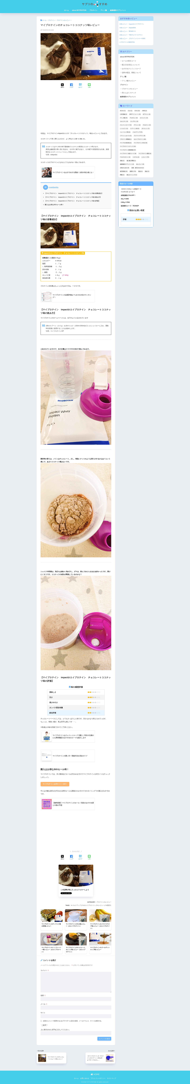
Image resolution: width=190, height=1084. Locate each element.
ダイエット (145, 128)
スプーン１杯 (134, 128)
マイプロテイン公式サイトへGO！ (55, 784)
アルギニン (134, 118)
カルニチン (124, 121)
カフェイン (144, 118)
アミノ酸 (104, 10)
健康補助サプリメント (118, 10)
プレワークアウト (139, 135)
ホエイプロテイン (89, 905)
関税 (122, 175)
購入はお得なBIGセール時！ (54, 204)
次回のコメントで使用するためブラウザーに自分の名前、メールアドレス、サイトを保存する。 (73, 1021)
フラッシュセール (125, 135)
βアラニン (146, 114)
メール (44, 1004)
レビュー (101, 905)
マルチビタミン (125, 157)
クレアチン (134, 121)
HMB (144, 110)
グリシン (137, 125)
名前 (43, 995)
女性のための (124, 167)
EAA (137, 110)
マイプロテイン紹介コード (128, 153)
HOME (96, 1074)
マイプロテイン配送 (145, 153)
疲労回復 (123, 171)
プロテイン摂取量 (125, 139)
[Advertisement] (76, 113)
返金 (147, 171)
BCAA (122, 110)
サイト (43, 1013)
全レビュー (140, 164)
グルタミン (147, 125)
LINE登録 (123, 114)
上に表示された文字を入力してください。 (56, 1029)
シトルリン (124, 128)
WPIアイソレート (135, 114)
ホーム (66, 10)
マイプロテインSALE (140, 143)
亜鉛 (122, 160)
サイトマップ (111, 1078)
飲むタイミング (132, 175)
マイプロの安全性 (125, 143)
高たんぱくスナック (129, 93)
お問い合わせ (84, 1078)
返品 (140, 171)
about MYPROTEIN (79, 10)
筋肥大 (109, 905)
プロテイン (93, 10)
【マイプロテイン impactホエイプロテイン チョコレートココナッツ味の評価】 (72, 201)
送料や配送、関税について (131, 72)
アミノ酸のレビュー (129, 81)
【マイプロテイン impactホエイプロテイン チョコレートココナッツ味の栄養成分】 (74, 193)
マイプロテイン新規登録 (128, 150)
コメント (45, 970)
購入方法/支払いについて (131, 65)
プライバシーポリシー (98, 1078)
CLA (130, 110)
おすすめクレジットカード (131, 68)
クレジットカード (125, 125)
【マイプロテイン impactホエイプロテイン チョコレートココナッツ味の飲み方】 (73, 197)
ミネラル (136, 157)
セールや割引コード (129, 61)
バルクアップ (76, 905)
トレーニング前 (125, 132)
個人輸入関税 (131, 160)
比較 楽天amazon (138, 167)
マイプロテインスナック (128, 146)
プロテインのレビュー (103, 902)
